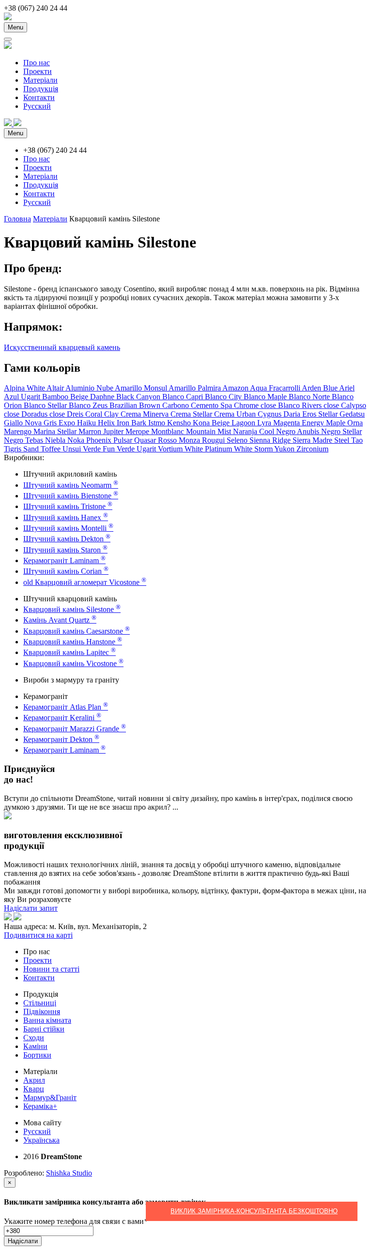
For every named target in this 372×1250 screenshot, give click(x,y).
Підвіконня (41, 1011)
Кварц (33, 1089)
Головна (17, 219)
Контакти (39, 97)
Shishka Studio (69, 1173)
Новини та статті (51, 969)
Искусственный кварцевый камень (62, 347)
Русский (37, 106)
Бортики (37, 1055)
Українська (41, 1140)
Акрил (34, 1080)
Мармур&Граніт (50, 1097)
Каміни (35, 1046)
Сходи (33, 1037)
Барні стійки (43, 1029)
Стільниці (39, 1003)
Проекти (37, 71)
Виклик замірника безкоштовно (254, 1211)
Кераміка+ (40, 1106)
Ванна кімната (47, 1020)
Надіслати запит (31, 908)
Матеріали (40, 80)
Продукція (40, 89)
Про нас (36, 62)
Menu (15, 27)
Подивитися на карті (38, 935)
